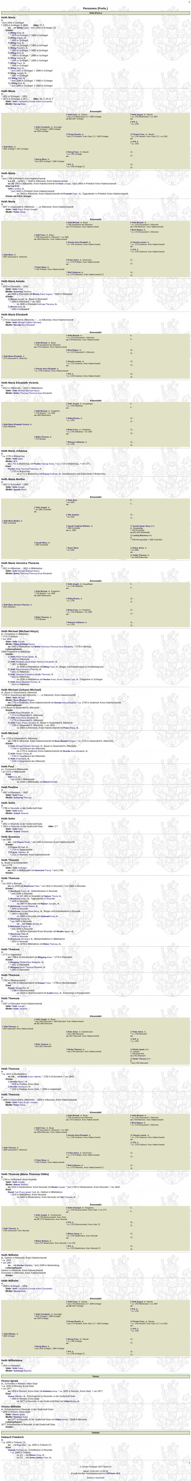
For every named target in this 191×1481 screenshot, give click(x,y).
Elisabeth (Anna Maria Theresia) (32, 662)
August (16, 38)
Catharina (74, 272)
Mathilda (24, 1265)
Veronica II (18, 1087)
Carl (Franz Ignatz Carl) (22, 1192)
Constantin (43, 127)
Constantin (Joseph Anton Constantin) (32, 101)
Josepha (73, 515)
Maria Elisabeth (12, 356)
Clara (38, 1457)
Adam (17, 459)
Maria (20, 104)
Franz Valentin (31, 1077)
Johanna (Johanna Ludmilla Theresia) (30, 674)
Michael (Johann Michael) (26, 322)
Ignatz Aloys (141, 526)
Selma (16, 58)
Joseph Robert (22, 906)
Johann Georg (19, 754)
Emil (15, 53)
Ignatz (139, 1049)
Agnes (63, 931)
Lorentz (139, 242)
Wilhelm (9, 1334)
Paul (15, 43)
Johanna (21, 813)
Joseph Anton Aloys (24, 911)
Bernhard (20, 939)
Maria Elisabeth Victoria (16, 424)
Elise (21, 1445)
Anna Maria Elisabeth (22, 718)
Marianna (140, 535)
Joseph (16, 73)
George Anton (44, 464)
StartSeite (99, 1478)
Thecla (43, 870)
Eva (12, 777)
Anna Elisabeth (78, 242)
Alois (72, 500)
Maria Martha (11, 521)
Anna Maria (18, 759)
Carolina (14, 189)
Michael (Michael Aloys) (26, 391)
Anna (15, 33)
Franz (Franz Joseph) (25, 209)
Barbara (21, 1184)
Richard (15, 1450)
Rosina (73, 418)
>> (152, 526)
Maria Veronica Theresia (16, 605)
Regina (137, 230)
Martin (23, 842)
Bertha (70, 1401)
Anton (73, 260)
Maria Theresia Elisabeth (26, 967)
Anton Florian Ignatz (22, 657)
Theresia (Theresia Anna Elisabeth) (33, 393)
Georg (73, 1234)
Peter (31, 886)
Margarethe (17, 988)
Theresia (22, 292)
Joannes (18, 852)
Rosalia (74, 134)
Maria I (17, 1082)
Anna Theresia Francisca (23, 469)
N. (23, 181)
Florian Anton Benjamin (25, 962)
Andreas (50, 474)
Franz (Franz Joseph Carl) (59, 679)
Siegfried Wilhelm (79, 526)
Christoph (19, 868)
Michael (73, 222)
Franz (23, 28)
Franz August (42, 294)
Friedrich (17, 48)
